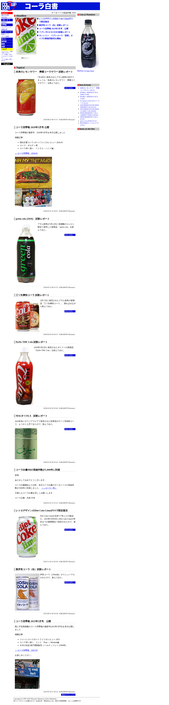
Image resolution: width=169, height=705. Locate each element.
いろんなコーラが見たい (6, 57)
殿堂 (3, 44)
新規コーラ (5, 34)
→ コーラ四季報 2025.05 (26, 650)
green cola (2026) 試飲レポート (33, 218)
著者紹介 (4, 22)
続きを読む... (70, 88)
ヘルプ (4, 49)
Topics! (4, 13)
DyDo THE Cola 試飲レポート (32, 342)
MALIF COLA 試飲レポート (32, 415)
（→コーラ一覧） (49, 488)
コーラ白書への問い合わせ (6, 60)
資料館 (4, 41)
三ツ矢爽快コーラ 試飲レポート (32, 295)
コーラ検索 (5, 36)
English (7, 64)
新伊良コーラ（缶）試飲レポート (54, 25)
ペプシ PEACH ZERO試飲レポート (55, 32)
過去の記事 (5, 15)
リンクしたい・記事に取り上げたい (6, 52)
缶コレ (4, 39)
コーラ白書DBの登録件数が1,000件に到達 (38, 469)
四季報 (4, 25)
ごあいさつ (5, 20)
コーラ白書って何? (6, 54)
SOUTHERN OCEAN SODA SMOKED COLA (89, 106)
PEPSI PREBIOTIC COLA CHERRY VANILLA (89, 114)
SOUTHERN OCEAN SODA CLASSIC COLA (89, 110)
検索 (3, 47)
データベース (6, 32)
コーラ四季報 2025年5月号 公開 (53, 29)
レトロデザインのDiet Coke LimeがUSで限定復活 (42, 510)
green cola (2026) (88, 121)
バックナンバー (6, 27)
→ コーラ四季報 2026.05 (26, 153)
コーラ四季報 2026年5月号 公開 (32, 127)
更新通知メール (6, 17)
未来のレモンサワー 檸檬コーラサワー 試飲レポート (44, 71)
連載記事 (4, 29)
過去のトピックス (68, 695)
